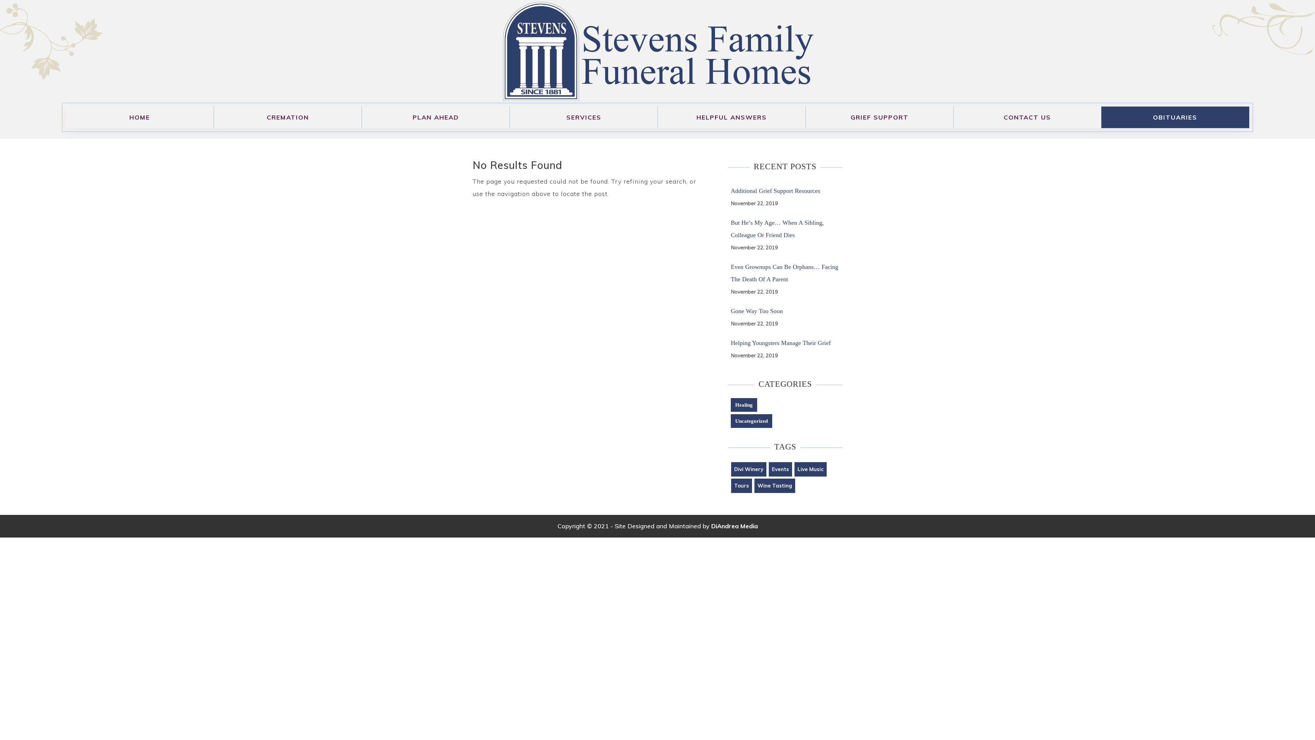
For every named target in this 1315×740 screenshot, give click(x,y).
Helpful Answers (732, 117)
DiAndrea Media (734, 526)
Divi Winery (748, 469)
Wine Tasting (774, 485)
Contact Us (1027, 117)
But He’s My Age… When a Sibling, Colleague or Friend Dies (777, 228)
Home (139, 117)
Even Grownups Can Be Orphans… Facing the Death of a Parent (784, 273)
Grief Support (880, 117)
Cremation (288, 117)
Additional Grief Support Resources (775, 190)
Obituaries (1175, 117)
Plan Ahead (436, 117)
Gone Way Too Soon (757, 311)
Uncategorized (751, 421)
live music (811, 469)
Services (583, 117)
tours (741, 485)
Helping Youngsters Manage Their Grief (781, 343)
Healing (744, 405)
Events (780, 469)
